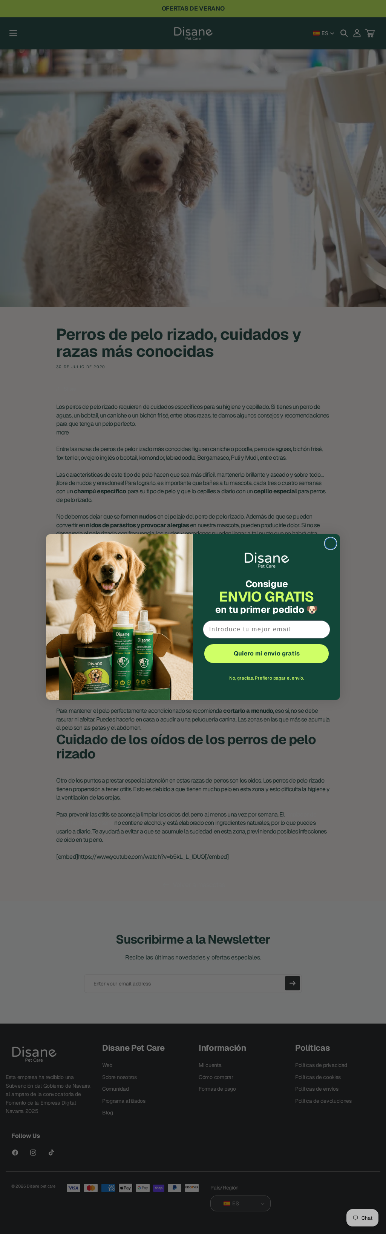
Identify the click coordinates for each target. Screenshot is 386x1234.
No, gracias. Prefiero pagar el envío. (266, 678)
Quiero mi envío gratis (267, 653)
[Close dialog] (330, 543)
